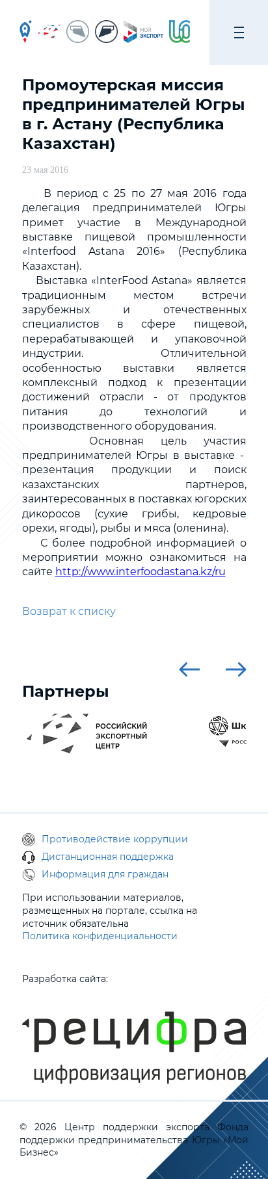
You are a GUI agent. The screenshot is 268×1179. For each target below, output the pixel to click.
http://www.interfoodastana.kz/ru (140, 571)
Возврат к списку (69, 611)
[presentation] (189, 669)
